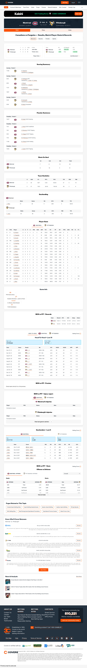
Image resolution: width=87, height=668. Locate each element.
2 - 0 (28, 355)
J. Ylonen (23, 92)
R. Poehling (16, 243)
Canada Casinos (36, 617)
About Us (8, 609)
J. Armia (23, 126)
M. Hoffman (16, 270)
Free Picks (26, 7)
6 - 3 (28, 350)
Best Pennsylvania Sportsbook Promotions (29, 511)
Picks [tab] (43, 30)
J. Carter (23, 148)
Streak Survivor (50, 612)
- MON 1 (29, 447)
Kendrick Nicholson (12, 298)
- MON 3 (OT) (31, 455)
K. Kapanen (24, 70)
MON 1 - (29, 458)
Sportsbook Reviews (24, 615)
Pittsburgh (61, 22)
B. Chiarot (23, 141)
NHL (6, 7)
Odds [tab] (69, 30)
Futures (44, 7)
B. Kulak (23, 119)
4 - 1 (28, 367)
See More (43, 570)
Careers (6, 614)
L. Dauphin (16, 257)
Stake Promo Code (65, 511)
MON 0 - (29, 450)
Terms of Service (36, 638)
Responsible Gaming (24, 621)
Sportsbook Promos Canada (50, 511)
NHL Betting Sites (11, 511)
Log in (73, 2)
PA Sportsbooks (75, 507)
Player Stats (36, 56)
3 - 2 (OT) (29, 364)
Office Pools (49, 616)
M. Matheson (24, 87)
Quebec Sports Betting (47, 507)
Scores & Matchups (15, 7)
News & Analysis (52, 7)
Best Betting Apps (37, 619)
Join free (64, 2)
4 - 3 (28, 358)
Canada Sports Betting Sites (14, 507)
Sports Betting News (24, 617)
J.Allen (8, 447)
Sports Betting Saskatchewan (31, 507)
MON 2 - (29, 452)
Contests (49, 609)
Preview (48, 38)
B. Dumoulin (24, 100)
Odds (32, 7)
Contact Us (7, 612)
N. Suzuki (16, 238)
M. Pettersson (24, 137)
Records (41, 38)
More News (79, 576)
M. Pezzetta (16, 259)
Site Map (8, 638)
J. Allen (8, 203)
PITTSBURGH (50, 397)
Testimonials (8, 621)
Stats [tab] (17, 30)
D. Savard (16, 265)
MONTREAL (39, 397)
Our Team (7, 616)
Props (38, 7)
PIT (54, 323)
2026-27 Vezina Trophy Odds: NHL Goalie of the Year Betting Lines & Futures (29, 586)
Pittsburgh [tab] (50, 225)
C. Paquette (16, 235)
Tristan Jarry (35, 51)
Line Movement (74, 56)
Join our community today (70, 620)
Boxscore (33, 38)
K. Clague (23, 134)
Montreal (27, 22)
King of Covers (49, 614)
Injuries (54, 38)
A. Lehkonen (17, 267)
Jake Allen (34, 49)
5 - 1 (28, 375)
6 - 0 (28, 353)
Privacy (24, 638)
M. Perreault (16, 276)
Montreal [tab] (39, 225)
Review (79, 525)
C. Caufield (16, 240)
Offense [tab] (15, 473)
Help (16, 638)
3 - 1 (28, 361)
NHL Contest (62, 7)
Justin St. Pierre (21, 298)
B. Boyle (23, 104)
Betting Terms (76, 333)
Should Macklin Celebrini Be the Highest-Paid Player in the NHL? (26, 580)
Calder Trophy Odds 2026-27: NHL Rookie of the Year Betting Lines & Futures (29, 593)
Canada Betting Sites (38, 615)
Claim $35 (78, 13)
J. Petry (15, 246)
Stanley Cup (71, 7)
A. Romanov (24, 130)
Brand (6, 619)
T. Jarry (8, 213)
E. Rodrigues (24, 78)
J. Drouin (23, 83)
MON (54, 320)
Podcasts (21, 619)
